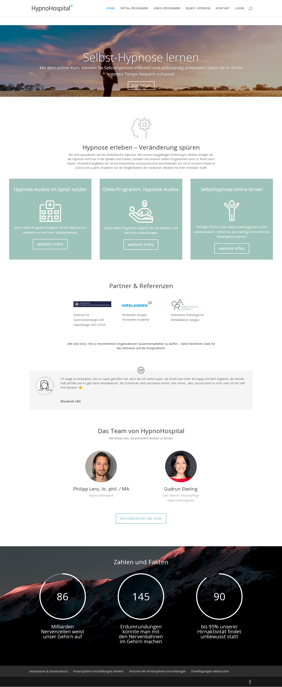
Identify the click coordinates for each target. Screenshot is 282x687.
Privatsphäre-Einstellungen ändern (98, 671)
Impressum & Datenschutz (49, 671)
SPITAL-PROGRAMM (134, 8)
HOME (110, 8)
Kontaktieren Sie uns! (141, 518)
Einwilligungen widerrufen (210, 671)
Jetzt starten (141, 85)
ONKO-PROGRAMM (166, 8)
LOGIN (239, 8)
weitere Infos (50, 244)
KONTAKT (223, 8)
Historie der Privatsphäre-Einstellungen (157, 671)
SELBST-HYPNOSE (198, 8)
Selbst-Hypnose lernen (141, 57)
